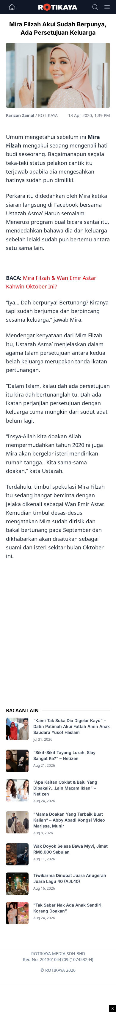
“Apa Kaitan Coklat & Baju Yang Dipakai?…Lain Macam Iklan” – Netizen (65, 788)
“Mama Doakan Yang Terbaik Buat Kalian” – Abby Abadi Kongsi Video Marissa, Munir (69, 819)
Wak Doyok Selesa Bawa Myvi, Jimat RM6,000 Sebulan (70, 848)
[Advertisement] (58, 627)
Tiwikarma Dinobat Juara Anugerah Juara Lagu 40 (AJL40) (69, 878)
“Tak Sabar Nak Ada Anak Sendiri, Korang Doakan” (68, 907)
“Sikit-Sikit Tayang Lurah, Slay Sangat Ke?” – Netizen (64, 755)
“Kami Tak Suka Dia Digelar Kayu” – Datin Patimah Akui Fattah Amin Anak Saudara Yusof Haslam (71, 726)
